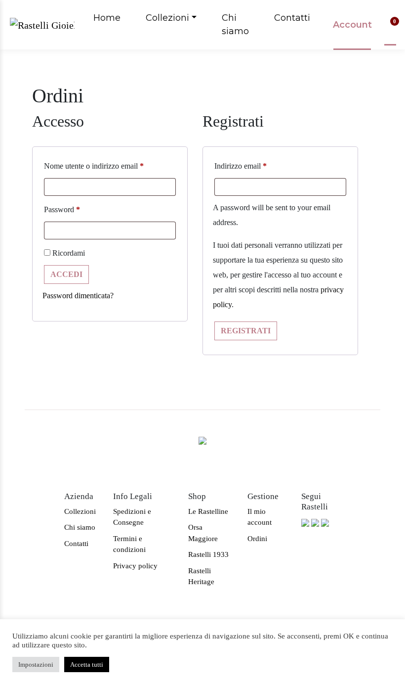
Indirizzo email (240, 166)
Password (62, 209)
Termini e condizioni (129, 544)
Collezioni (167, 17)
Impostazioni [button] (35, 664)
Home (107, 17)
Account (352, 24)
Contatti (292, 17)
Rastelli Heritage (201, 576)
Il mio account (259, 517)
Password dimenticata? (78, 295)
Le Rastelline (208, 511)
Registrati (246, 330)
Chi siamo (235, 24)
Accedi (66, 274)
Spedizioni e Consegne (132, 517)
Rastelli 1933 (208, 554)
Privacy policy (135, 566)
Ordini (257, 539)
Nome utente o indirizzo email (94, 166)
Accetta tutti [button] (86, 664)
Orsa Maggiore (203, 533)
